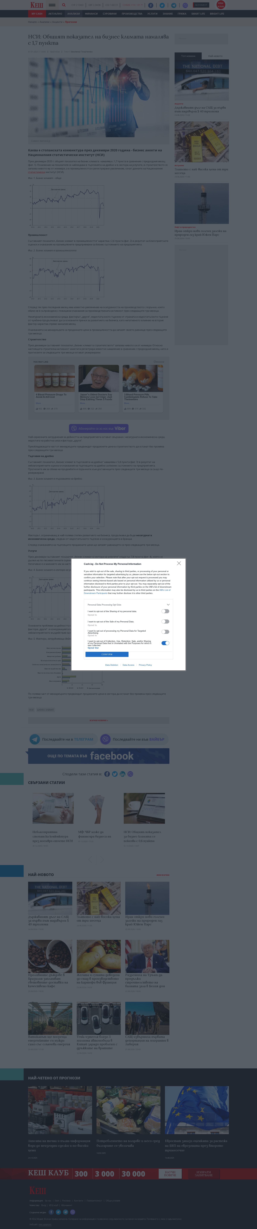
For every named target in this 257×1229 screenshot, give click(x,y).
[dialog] (128, 614)
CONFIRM (107, 654)
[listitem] (128, 604)
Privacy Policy (145, 665)
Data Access (128, 665)
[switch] (165, 611)
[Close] (180, 564)
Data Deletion (111, 665)
